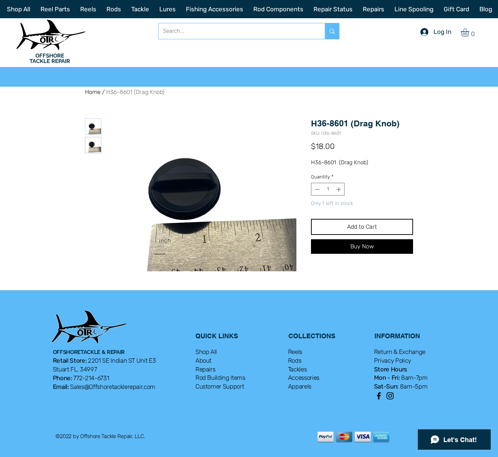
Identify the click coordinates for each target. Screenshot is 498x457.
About (203, 381)
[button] (470, 32)
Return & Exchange (399, 372)
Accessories (303, 398)
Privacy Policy (392, 381)
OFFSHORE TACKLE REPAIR (50, 58)
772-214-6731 (91, 398)
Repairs (205, 389)
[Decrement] (316, 189)
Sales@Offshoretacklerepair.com (112, 407)
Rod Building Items (220, 398)
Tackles (297, 389)
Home (93, 91)
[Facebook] (379, 416)
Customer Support (219, 406)
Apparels (299, 406)
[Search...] (332, 31)
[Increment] (339, 189)
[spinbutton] (328, 189)
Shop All (206, 372)
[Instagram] (390, 416)
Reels (295, 372)
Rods (294, 381)
